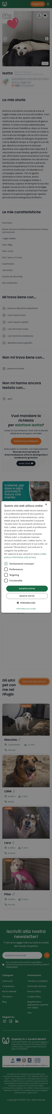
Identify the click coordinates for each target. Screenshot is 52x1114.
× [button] (46, 505)
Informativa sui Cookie (26, 608)
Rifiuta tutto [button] (26, 596)
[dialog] (26, 557)
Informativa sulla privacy (24, 557)
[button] (26, 602)
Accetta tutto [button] (27, 588)
